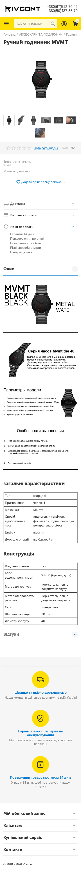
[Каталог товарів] (6, 23)
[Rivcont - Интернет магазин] (22, 8)
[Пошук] (52, 23)
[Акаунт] (64, 23)
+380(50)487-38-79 (62, 11)
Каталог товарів (6, 23)
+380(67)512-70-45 (62, 7)
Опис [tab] (8, 268)
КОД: (65, 148)
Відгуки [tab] (11, 634)
